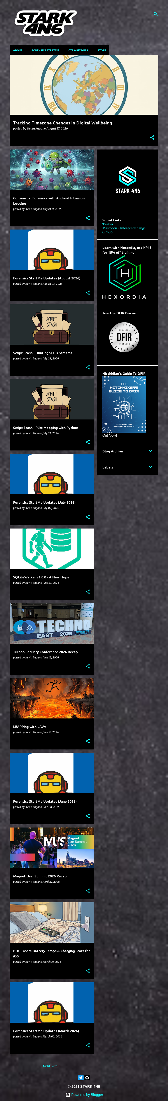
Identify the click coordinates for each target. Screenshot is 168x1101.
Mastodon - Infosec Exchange (123, 228)
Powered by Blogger (86, 1095)
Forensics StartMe (45, 50)
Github (107, 232)
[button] (152, 138)
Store (102, 50)
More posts (51, 1066)
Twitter (107, 224)
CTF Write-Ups (78, 50)
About (17, 50)
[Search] (155, 14)
